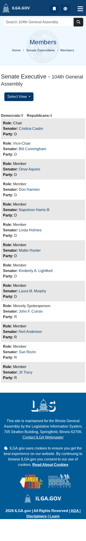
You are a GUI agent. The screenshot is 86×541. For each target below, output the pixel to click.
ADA (75, 511)
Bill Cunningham (32, 149)
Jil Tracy (25, 372)
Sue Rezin (27, 352)
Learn (55, 516)
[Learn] (54, 9)
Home (16, 50)
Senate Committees (40, 50)
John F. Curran (31, 311)
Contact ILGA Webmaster (43, 437)
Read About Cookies (50, 465)
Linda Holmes (30, 230)
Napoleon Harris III (34, 210)
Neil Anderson (30, 332)
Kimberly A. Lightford (36, 271)
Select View (17, 97)
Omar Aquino (29, 169)
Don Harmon (29, 189)
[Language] (65, 9)
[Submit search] (78, 22)
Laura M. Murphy (32, 291)
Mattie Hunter (30, 250)
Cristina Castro (31, 129)
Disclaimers (36, 516)
